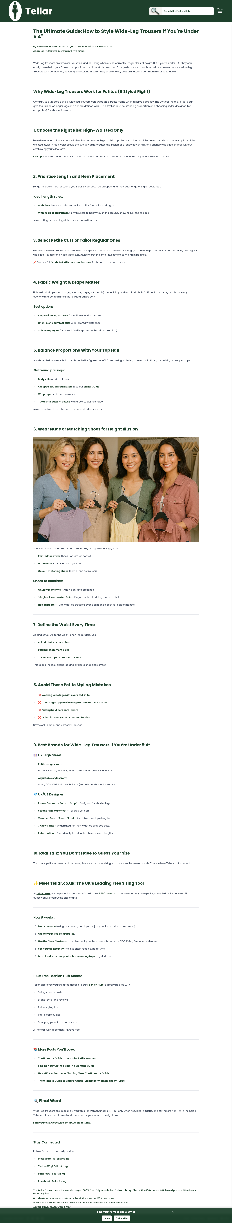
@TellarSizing (59, 1166)
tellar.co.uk (43, 893)
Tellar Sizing (59, 1181)
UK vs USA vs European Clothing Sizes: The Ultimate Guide (73, 1073)
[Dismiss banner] (172, 1211)
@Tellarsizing (61, 1158)
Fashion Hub (95, 984)
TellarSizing (57, 1173)
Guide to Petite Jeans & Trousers (71, 262)
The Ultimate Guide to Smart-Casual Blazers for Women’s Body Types (81, 1080)
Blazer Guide (91, 386)
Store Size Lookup (58, 941)
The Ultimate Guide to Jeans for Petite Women (67, 1058)
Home (107, 1218)
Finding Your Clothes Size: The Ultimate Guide (66, 1065)
